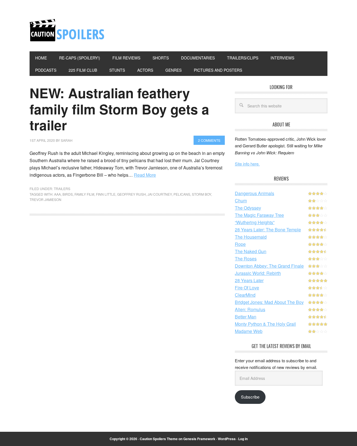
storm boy (201, 194)
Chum (241, 200)
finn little (105, 194)
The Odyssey (248, 208)
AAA (57, 194)
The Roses (246, 258)
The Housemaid (251, 237)
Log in (243, 438)
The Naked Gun (250, 251)
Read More (145, 175)
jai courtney (160, 194)
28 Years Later (249, 280)
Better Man (245, 316)
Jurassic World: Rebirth (258, 273)
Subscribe (250, 397)
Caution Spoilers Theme (159, 438)
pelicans (181, 194)
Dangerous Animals (254, 193)
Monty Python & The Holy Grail (265, 324)
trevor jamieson (45, 199)
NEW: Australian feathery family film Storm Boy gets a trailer (119, 109)
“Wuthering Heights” (254, 222)
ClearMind (245, 295)
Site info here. (247, 164)
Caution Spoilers (67, 30)
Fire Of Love (247, 287)
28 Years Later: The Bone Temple (268, 229)
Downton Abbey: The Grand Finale (269, 266)
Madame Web (248, 331)
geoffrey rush (131, 194)
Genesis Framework (199, 438)
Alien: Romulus (250, 309)
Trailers (62, 188)
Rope (240, 244)
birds (67, 194)
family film (84, 194)
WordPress (227, 438)
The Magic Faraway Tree (259, 215)
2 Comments (209, 140)
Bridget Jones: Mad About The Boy (269, 302)
